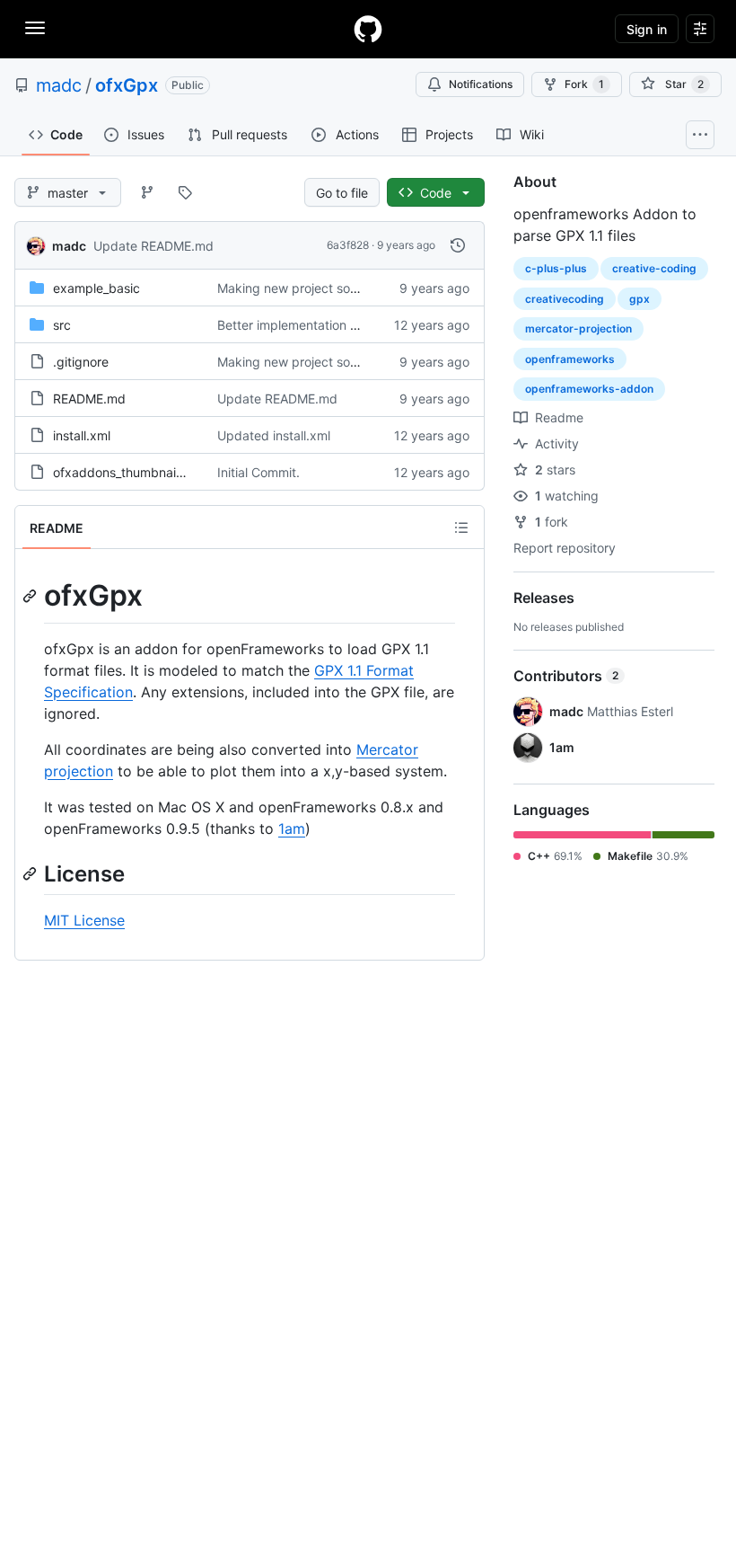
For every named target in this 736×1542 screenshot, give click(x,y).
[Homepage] (368, 28)
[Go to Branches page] (147, 192)
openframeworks (570, 359)
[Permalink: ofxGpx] (31, 595)
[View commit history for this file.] (457, 245)
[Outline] (461, 527)
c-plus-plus (556, 268)
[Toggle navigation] (35, 27)
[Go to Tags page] (185, 192)
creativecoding (564, 299)
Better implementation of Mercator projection (348, 324)
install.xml (81, 435)
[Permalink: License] (31, 873)
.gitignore (81, 361)
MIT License (84, 920)
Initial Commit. (258, 472)
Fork (584, 84)
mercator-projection (578, 328)
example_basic (96, 288)
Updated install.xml (273, 435)
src (62, 324)
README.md (89, 398)
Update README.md (153, 245)
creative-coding (654, 268)
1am (291, 828)
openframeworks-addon (589, 388)
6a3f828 (348, 245)
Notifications (481, 84)
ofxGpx (126, 85)
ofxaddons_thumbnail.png (129, 472)
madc (59, 85)
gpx (639, 299)
